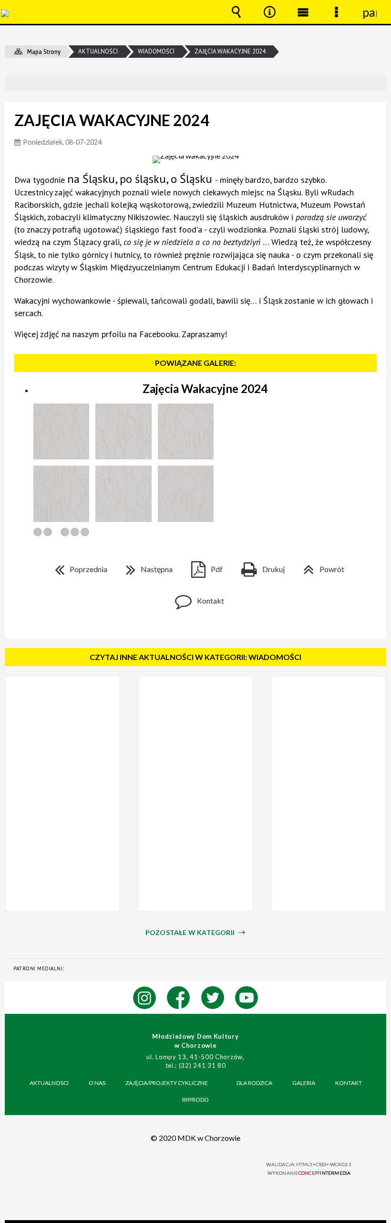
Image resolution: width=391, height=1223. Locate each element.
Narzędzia (269, 12)
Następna (145, 566)
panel (369, 12)
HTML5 (177, 1165)
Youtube (246, 997)
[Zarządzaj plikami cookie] (195, 1221)
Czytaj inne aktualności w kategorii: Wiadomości (195, 656)
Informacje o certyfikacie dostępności (77, 1166)
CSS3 (189, 1165)
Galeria (303, 1082)
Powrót (320, 566)
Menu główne (303, 12)
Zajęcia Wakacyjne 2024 (205, 388)
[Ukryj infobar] (377, 83)
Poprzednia (77, 566)
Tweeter (212, 997)
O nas (97, 1082)
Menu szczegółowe (336, 12)
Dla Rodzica (254, 1082)
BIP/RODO (195, 1099)
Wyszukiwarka (236, 12)
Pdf (203, 566)
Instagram (144, 997)
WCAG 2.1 (218, 1164)
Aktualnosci (49, 1082)
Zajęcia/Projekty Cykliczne (166, 1082)
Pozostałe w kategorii (190, 932)
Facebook (178, 997)
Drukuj (259, 566)
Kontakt (195, 597)
